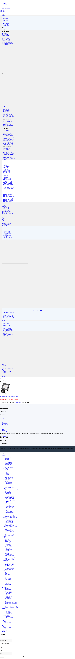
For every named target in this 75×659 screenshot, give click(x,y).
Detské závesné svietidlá (9, 521)
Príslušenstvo (5, 570)
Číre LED (6, 469)
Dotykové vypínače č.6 (8, 593)
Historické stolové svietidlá (9, 505)
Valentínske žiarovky (8, 486)
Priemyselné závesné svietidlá (9, 525)
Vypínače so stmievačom (9, 596)
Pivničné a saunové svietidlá (9, 498)
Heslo (1, 637)
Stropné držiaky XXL (8, 561)
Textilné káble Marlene (8, 550)
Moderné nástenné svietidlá (9, 514)
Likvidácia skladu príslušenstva (8, 368)
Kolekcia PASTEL (7, 458)
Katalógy (4, 372)
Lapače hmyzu (7, 583)
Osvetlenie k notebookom (9, 507)
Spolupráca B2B (4, 430)
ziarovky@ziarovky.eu (5, 436)
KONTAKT (3, 370)
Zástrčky (6, 572)
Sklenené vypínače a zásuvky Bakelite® (11, 602)
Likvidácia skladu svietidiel (7, 367)
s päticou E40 (7, 474)
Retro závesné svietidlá (8, 527)
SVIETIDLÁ (3, 106)
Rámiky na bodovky (8, 585)
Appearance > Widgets (18, 402)
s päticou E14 (7, 472)
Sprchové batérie (7, 611)
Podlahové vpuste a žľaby (9, 617)
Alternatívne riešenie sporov (5, 425)
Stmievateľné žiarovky (8, 476)
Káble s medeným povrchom (9, 555)
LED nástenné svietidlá (8, 511)
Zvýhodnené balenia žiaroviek (9, 477)
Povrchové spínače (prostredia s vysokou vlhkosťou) (13, 606)
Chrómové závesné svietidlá (9, 531)
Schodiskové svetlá (8, 598)
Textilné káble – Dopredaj (7, 366)
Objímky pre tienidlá (8, 545)
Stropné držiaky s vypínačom (9, 564)
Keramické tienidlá (8, 577)
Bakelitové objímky (8, 541)
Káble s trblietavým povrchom (9, 556)
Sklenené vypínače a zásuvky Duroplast (11, 603)
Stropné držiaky (5, 560)
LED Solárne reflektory (8, 495)
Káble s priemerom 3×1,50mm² (10, 559)
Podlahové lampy (7, 502)
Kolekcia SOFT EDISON (8, 462)
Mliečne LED (7, 471)
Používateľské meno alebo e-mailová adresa (7, 636)
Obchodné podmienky (5, 423)
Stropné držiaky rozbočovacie (9, 563)
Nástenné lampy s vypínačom (9, 512)
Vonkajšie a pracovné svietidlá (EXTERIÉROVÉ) (10, 489)
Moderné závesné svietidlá (9, 522)
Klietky (6, 573)
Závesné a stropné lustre (9, 519)
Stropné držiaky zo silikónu (9, 569)
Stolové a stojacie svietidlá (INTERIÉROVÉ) (9, 500)
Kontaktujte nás (5, 374)
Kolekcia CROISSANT (8, 460)
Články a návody (5, 629)
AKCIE (3, 364)
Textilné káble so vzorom (9, 553)
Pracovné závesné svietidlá (9, 524)
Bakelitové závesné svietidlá (9, 534)
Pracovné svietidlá (8, 491)
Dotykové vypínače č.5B (9, 594)
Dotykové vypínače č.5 (8, 592)
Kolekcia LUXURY (8, 457)
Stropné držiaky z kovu (8, 565)
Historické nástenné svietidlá (9, 515)
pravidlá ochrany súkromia (38, 656)
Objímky (4, 537)
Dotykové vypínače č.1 (8, 591)
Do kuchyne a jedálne (8, 481)
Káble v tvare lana (8, 548)
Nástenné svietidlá (8, 493)
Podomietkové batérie (8, 613)
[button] (3, 376)
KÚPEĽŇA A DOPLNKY (7, 615)
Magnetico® (7, 501)
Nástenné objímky (8, 510)
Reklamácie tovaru (4, 422)
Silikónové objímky (8, 540)
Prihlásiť (8, 643)
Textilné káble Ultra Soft (8, 554)
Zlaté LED (6, 470)
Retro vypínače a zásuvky (7, 599)
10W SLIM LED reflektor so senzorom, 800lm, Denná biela (9, 396)
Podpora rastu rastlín (8, 483)
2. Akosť (4, 365)
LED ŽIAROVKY (5, 468)
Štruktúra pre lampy (8, 578)
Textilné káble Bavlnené (8, 551)
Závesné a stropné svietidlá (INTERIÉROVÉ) (10, 517)
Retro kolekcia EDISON (8, 464)
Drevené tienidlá (7, 575)
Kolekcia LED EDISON (8, 463)
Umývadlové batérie (8, 612)
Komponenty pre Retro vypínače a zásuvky (11, 607)
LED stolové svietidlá (8, 503)
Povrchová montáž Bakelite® (9, 604)
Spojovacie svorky (8, 584)
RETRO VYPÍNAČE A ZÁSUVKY (37, 310)
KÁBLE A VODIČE (5, 175)
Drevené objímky (7, 538)
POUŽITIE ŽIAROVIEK (6, 479)
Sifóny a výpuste (7, 616)
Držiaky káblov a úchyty (8, 579)
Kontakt (3, 429)
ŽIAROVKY (3, 15)
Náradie (6, 582)
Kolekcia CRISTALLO (8, 459)
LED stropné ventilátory (8, 586)
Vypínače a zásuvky (6, 588)
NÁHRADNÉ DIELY (5, 159)
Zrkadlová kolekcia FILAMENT (9, 467)
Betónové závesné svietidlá (9, 529)
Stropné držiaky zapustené (9, 567)
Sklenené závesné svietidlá (9, 530)
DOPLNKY (3, 320)
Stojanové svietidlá (8, 492)
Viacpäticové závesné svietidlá (9, 535)
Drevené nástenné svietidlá (9, 513)
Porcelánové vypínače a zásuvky (10, 601)
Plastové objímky (7, 539)
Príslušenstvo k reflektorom (9, 497)
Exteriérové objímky (8, 544)
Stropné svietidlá (7, 494)
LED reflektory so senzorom (9, 496)
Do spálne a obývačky (8, 482)
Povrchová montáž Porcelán (9, 605)
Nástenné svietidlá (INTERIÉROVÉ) (8, 508)
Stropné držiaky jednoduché (9, 562)
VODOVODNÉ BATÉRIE (6, 323)
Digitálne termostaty (8, 597)
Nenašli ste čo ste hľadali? (6, 8)
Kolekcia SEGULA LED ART (9, 465)
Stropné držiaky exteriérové (9, 568)
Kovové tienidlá (7, 574)
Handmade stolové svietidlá (9, 506)
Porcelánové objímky (8, 543)
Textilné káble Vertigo (8, 549)
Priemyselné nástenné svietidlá (10, 516)
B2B (2, 369)
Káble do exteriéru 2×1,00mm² (9, 558)
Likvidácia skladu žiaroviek (9, 478)
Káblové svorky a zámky (8, 580)
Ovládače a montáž (8, 589)
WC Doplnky (7, 618)
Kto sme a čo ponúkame (7, 371)
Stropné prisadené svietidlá (9, 520)
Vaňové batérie (7, 610)
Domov (1, 377)
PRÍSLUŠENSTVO (4, 225)
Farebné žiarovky (7, 484)
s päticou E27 (7, 473)
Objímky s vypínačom (8, 546)
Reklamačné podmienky (5, 424)
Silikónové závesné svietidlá (9, 532)
